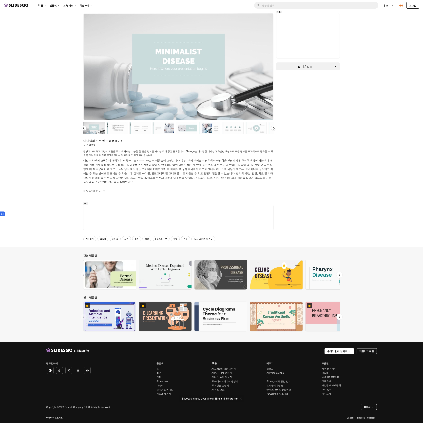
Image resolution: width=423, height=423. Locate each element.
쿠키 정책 (327, 389)
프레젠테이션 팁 (275, 385)
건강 (147, 238)
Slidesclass (162, 381)
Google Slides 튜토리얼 (279, 389)
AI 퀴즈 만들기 (219, 389)
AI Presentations (275, 372)
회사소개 (326, 393)
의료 (137, 238)
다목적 (159, 385)
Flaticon (361, 417)
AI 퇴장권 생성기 (220, 385)
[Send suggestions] (2, 214)
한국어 (367, 407)
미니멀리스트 (161, 238)
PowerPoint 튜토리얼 (277, 393)
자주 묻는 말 (328, 368)
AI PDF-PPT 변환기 (222, 372)
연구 (186, 238)
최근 (158, 372)
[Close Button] (241, 398)
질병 (175, 238)
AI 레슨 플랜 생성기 (222, 377)
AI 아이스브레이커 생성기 (225, 381)
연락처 (325, 372)
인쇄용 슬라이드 (164, 389)
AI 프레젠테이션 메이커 (224, 368)
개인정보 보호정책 (331, 385)
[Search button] (258, 5)
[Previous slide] (84, 275)
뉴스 (269, 377)
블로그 (270, 368)
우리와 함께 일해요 (337, 351)
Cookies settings (330, 376)
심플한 (103, 238)
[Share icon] (268, 18)
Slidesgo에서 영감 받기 (279, 381)
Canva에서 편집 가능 (203, 238)
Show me (232, 398)
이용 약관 (327, 381)
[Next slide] (268, 67)
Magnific (351, 417)
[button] (273, 128)
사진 (126, 238)
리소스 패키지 (163, 393)
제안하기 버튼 (366, 351)
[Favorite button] (259, 18)
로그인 (412, 5)
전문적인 (90, 238)
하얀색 (115, 238)
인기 (158, 377)
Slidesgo (371, 417)
